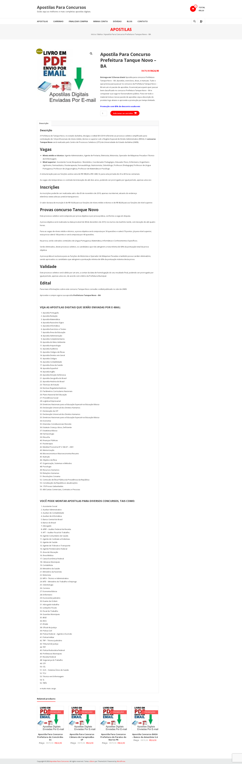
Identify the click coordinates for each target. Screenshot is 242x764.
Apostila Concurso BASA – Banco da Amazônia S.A (145, 735)
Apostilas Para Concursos (61, 7)
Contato (143, 21)
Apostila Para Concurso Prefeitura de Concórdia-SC (50, 737)
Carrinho (58, 21)
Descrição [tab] (43, 123)
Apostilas (42, 21)
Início (93, 34)
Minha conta (100, 21)
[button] (91, 53)
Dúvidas (117, 21)
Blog (129, 21)
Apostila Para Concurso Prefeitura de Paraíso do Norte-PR (113, 737)
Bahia (100, 34)
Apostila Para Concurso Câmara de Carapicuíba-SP (82, 737)
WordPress (121, 761)
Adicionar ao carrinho (123, 113)
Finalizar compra (78, 21)
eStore (91, 761)
